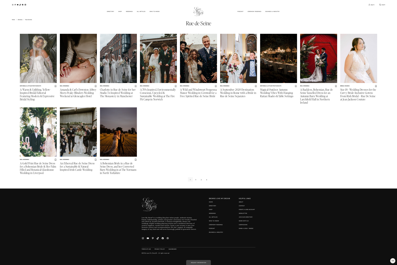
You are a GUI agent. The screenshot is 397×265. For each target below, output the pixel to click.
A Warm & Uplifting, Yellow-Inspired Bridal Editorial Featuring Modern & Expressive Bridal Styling (37, 94)
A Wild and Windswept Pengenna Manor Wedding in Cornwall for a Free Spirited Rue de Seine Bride (198, 93)
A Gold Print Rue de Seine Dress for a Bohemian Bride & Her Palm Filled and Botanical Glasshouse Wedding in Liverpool (38, 168)
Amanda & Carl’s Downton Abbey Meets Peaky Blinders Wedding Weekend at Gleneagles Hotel (78, 93)
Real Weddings (64, 86)
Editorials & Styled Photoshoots (30, 86)
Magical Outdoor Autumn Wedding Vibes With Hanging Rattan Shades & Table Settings (276, 93)
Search (383, 4)
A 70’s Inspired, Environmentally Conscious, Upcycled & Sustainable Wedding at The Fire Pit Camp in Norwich (158, 94)
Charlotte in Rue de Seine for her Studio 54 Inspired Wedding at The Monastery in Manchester (118, 93)
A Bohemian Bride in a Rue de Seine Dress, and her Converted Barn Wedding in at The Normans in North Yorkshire (118, 168)
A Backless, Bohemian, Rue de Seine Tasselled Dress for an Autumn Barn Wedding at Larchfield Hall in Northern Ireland (316, 96)
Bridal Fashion (344, 86)
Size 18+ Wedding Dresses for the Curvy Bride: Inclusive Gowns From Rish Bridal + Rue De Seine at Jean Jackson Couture (358, 94)
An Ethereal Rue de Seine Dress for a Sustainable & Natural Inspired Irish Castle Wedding (77, 166)
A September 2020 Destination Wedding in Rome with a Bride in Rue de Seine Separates (238, 93)
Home (13, 19)
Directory (20, 19)
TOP (393, 260)
